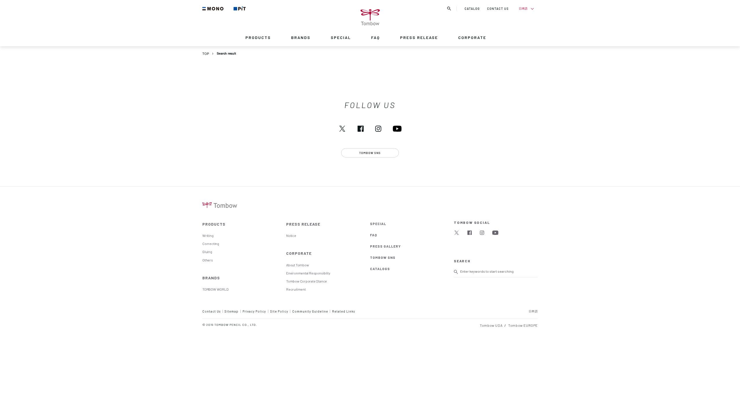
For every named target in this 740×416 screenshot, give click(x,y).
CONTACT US (498, 8)
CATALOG (472, 8)
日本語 (523, 8)
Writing (208, 235)
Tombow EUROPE (523, 325)
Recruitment (296, 289)
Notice (291, 235)
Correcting (210, 244)
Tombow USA (491, 325)
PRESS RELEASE (419, 37)
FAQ (375, 37)
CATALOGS (380, 269)
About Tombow (297, 265)
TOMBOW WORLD (215, 289)
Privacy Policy (254, 311)
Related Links (343, 311)
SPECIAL (341, 37)
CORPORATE (472, 37)
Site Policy (279, 311)
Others (207, 260)
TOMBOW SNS (382, 257)
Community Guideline (310, 311)
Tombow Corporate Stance (306, 281)
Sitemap (231, 311)
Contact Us (211, 311)
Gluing (207, 252)
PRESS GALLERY (385, 246)
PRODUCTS (258, 37)
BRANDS (300, 37)
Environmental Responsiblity (308, 273)
